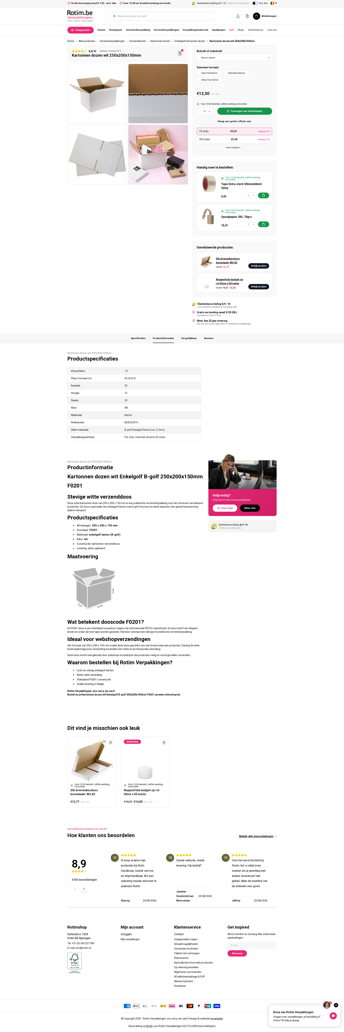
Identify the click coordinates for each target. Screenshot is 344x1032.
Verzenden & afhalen (186, 948)
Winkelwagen (269, 16)
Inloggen (126, 934)
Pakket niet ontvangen (187, 953)
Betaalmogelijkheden (186, 944)
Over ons (272, 30)
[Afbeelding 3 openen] (97, 154)
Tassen (101, 30)
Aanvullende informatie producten (193, 962)
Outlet (232, 30)
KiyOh (149, 1026)
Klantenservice (255, 30)
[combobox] (165, 16)
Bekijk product (258, 266)
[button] (238, 16)
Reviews (208, 338)
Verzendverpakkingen (166, 30)
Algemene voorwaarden (188, 972)
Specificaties (138, 338)
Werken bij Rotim (183, 981)
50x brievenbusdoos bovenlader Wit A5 (228, 260)
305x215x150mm (210, 80)
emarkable (217, 1018)
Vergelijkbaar (189, 338)
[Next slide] (83, 889)
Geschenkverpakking (138, 30)
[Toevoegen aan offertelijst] (110, 742)
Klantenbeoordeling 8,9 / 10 (223, 3)
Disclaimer (180, 985)
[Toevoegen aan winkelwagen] (263, 195)
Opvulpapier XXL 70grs (236, 217)
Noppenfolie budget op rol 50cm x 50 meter (229, 281)
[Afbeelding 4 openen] (158, 154)
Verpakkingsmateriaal (195, 30)
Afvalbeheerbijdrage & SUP (189, 976)
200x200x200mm (236, 73)
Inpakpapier (219, 30)
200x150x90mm (209, 73)
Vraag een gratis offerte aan (234, 121)
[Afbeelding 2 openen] (158, 93)
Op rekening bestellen (186, 967)
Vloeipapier (115, 30)
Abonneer (237, 953)
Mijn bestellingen (130, 939)
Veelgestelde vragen (185, 939)
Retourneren (181, 958)
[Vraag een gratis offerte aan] (179, 53)
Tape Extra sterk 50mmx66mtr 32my (241, 186)
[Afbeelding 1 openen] (97, 93)
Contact (179, 934)
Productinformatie (163, 338)
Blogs (241, 30)
